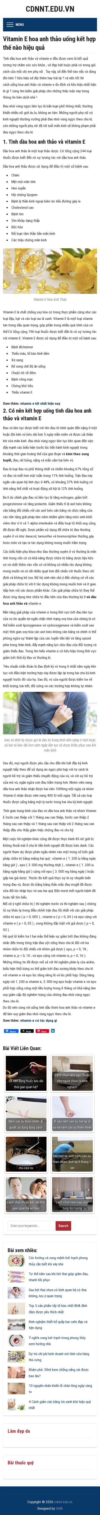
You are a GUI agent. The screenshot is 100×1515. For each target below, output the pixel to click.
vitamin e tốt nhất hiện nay (40, 403)
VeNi (59, 1508)
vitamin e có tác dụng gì (38, 1020)
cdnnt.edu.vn (50, 8)
